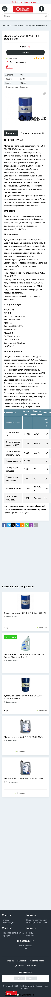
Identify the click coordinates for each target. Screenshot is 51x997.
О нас (25, 948)
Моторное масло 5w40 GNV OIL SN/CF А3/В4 (23, 737)
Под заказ (30, 935)
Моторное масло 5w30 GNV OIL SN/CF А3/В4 (23, 778)
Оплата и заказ (37, 961)
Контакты (31, 965)
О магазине (22, 961)
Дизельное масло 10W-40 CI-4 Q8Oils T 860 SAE (25, 613)
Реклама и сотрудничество (14, 933)
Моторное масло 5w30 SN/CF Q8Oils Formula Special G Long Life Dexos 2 (24, 655)
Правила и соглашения (36, 920)
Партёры (6, 935)
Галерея (5, 920)
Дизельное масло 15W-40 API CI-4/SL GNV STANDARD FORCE (23, 697)
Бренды (29, 933)
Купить (25, 52)
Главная (10, 961)
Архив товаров (25, 946)
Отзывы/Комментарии (36, 923)
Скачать (8, 67)
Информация (8, 923)
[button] (44, 93)
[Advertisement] (25, 555)
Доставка (19, 965)
